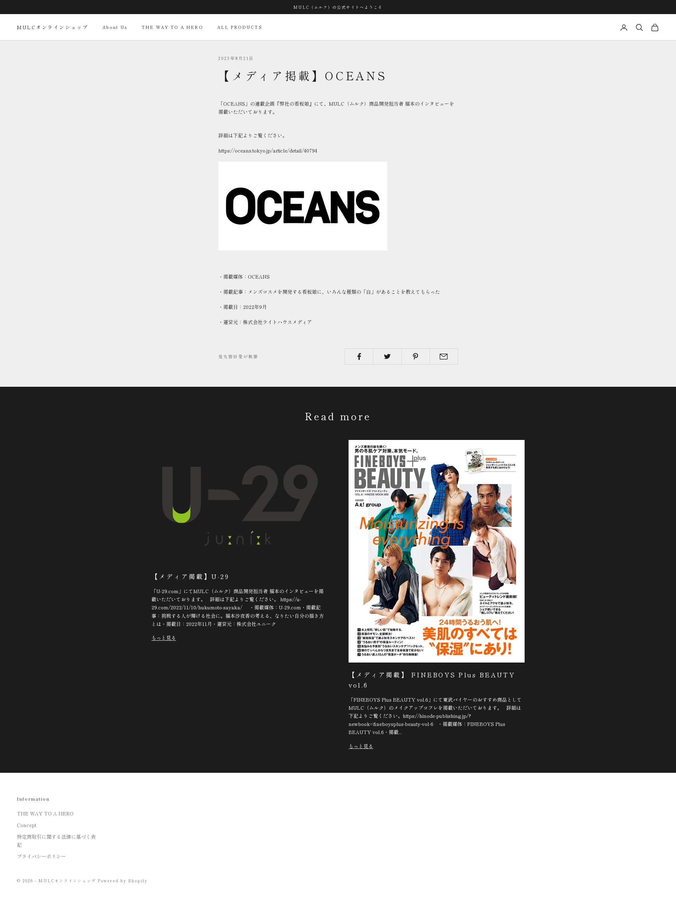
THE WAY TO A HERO (172, 27)
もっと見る (163, 637)
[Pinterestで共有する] (416, 356)
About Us (114, 27)
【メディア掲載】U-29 (190, 576)
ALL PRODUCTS (239, 27)
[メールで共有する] (444, 356)
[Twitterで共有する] (387, 356)
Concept (26, 824)
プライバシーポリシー (41, 856)
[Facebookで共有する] (359, 356)
